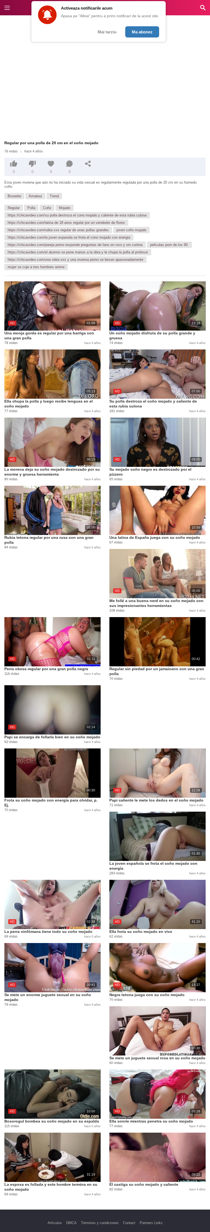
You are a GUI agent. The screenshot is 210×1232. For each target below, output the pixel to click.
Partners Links (151, 1223)
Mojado (64, 208)
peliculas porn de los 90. (169, 245)
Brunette (14, 196)
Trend (54, 196)
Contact (129, 1223)
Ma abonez (142, 32)
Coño (47, 208)
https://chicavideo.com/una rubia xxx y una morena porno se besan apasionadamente (75, 260)
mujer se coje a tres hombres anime (36, 267)
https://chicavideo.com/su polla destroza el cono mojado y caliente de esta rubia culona (77, 215)
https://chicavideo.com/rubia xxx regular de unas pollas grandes (58, 230)
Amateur (35, 196)
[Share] (88, 164)
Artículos (55, 1223)
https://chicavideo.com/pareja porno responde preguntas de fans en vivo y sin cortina (75, 245)
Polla (31, 208)
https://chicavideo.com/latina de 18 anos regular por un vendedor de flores (66, 223)
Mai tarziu (107, 32)
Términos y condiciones (100, 1223)
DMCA (71, 1223)
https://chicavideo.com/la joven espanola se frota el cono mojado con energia (69, 237)
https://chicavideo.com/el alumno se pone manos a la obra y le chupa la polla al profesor (78, 252)
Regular (14, 208)
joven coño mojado (131, 230)
